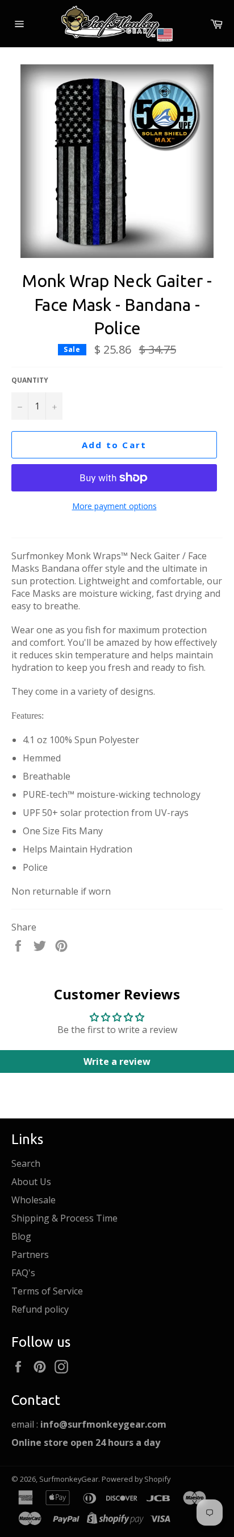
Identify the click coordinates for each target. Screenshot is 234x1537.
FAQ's (23, 1273)
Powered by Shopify (136, 1479)
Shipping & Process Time (64, 1218)
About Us (31, 1181)
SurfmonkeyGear (68, 1479)
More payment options (114, 506)
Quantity (29, 380)
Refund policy (40, 1309)
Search (25, 1163)
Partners (30, 1254)
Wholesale (33, 1200)
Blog (21, 1236)
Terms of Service (47, 1291)
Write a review (117, 1061)
